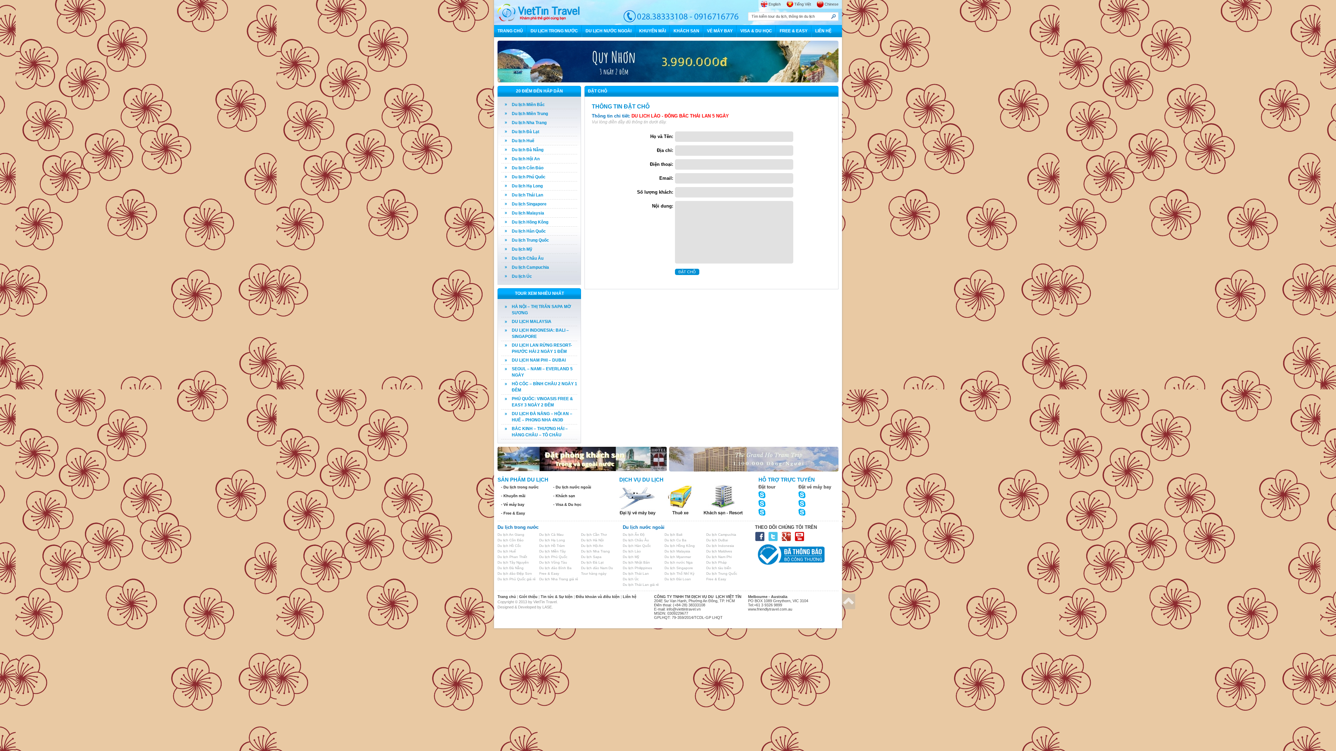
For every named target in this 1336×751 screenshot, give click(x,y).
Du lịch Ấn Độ (634, 534)
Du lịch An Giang (511, 534)
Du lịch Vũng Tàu (553, 562)
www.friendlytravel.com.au (770, 609)
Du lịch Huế (523, 140)
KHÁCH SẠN (686, 31)
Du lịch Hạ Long (527, 186)
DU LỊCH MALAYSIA (531, 321)
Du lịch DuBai (717, 540)
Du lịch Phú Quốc (529, 177)
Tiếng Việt (802, 4)
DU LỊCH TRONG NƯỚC (554, 31)
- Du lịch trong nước (520, 487)
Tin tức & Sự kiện (557, 597)
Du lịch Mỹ (522, 249)
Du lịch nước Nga (679, 562)
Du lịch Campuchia (530, 267)
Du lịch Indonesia (720, 546)
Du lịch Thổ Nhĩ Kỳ (679, 573)
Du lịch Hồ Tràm (552, 546)
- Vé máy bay (512, 504)
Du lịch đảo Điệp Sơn (515, 573)
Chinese (831, 4)
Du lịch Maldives (719, 551)
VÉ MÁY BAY (720, 31)
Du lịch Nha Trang (529, 122)
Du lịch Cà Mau (551, 534)
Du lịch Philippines (637, 568)
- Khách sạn (564, 496)
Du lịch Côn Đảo (527, 167)
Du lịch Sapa (591, 557)
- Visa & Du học (567, 504)
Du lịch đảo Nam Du (597, 568)
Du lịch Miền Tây (552, 551)
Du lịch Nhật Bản (636, 562)
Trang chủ (507, 597)
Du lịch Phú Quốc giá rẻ (517, 579)
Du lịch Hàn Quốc (529, 231)
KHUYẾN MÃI (652, 31)
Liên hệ (629, 597)
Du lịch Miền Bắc (528, 104)
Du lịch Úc (522, 276)
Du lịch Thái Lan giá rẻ (641, 585)
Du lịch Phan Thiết (512, 557)
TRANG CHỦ (510, 31)
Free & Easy (549, 573)
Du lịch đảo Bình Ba (555, 568)
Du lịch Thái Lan (527, 195)
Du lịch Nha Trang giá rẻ (558, 579)
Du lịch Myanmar (678, 557)
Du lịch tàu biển (718, 568)
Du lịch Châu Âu (527, 258)
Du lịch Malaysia (528, 213)
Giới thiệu (528, 597)
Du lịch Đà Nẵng (527, 149)
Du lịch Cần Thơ (594, 534)
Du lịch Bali (673, 534)
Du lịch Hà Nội (592, 540)
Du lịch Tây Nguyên (513, 562)
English (775, 4)
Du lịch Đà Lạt (525, 131)
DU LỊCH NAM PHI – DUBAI (539, 360)
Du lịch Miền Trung (530, 113)
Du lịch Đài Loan (678, 579)
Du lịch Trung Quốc (530, 240)
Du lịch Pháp (716, 562)
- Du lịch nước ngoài (572, 487)
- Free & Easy (513, 513)
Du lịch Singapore (529, 204)
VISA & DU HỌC (756, 31)
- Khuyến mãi (513, 496)
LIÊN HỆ (823, 31)
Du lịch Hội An (526, 158)
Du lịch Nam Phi (719, 557)
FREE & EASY (794, 31)
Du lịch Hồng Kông (530, 222)
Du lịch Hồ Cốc (509, 546)
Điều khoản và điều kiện (598, 597)
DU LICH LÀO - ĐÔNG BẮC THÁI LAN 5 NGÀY (680, 116)
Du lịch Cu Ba (675, 540)
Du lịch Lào (632, 551)
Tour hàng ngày (593, 573)
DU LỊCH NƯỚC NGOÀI (608, 31)
